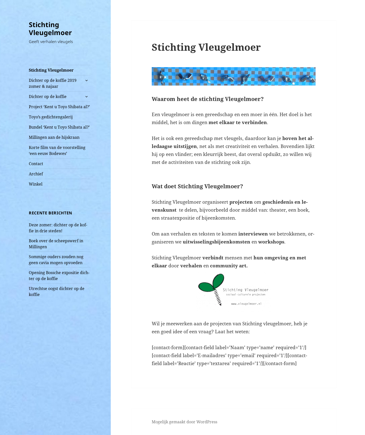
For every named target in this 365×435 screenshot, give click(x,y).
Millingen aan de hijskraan (54, 137)
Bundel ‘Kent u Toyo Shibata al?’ (59, 127)
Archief (36, 174)
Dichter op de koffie (48, 96)
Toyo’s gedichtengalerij (51, 117)
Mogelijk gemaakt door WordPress (184, 422)
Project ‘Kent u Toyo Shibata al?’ (59, 106)
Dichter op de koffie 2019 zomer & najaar (52, 83)
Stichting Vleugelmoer (50, 28)
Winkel (35, 184)
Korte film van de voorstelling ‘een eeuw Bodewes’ (57, 150)
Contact (36, 163)
